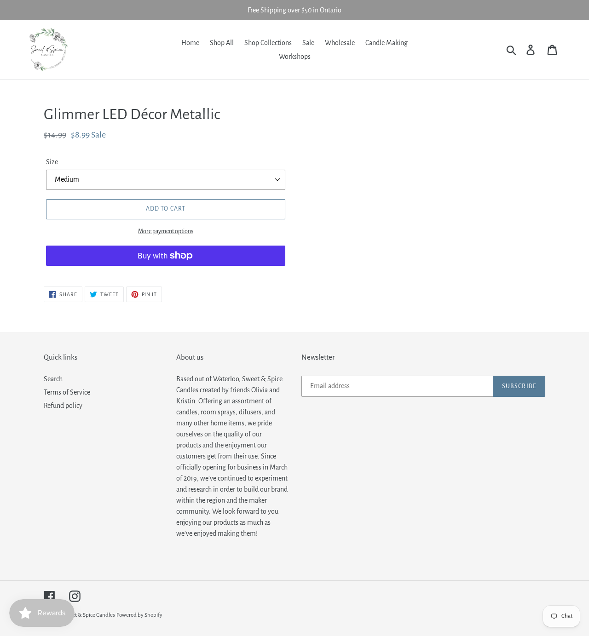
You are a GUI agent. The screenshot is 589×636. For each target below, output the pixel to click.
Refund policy (63, 405)
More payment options (165, 231)
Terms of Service (67, 392)
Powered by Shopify (139, 615)
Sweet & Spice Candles (89, 615)
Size (52, 162)
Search (53, 379)
